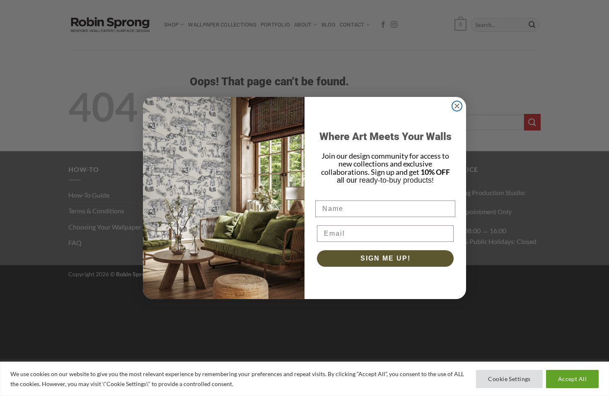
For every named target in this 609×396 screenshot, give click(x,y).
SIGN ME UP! (385, 258)
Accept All (572, 378)
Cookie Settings (509, 378)
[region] (304, 379)
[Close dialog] (457, 106)
